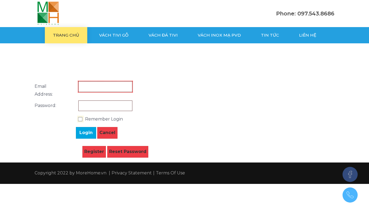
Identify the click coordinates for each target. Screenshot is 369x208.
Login (86, 132)
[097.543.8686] (350, 195)
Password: (40, 105)
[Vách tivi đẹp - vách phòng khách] (48, 13)
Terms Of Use (170, 173)
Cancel (107, 132)
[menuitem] (66, 35)
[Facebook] (350, 174)
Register (94, 151)
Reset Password (127, 151)
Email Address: (40, 90)
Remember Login (104, 119)
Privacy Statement (132, 173)
